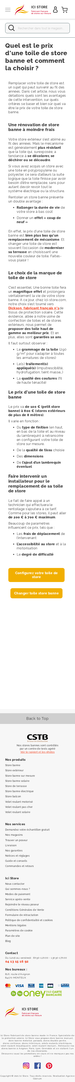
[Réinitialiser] (64, 28)
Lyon (38, 1048)
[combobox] (37, 28)
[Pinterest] (49, 1066)
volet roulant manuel (44, 1046)
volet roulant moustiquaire (16, 1046)
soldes (37, 1056)
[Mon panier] (64, 10)
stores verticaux (12, 1043)
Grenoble (47, 1048)
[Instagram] (26, 1066)
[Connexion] (55, 11)
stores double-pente (54, 1040)
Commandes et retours (19, 866)
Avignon (23, 1048)
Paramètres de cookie (19, 930)
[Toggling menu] (7, 10)
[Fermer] (11, 28)
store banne (32, 1035)
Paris (31, 1048)
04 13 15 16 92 (17, 961)
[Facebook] (37, 1066)
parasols (37, 1040)
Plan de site (12, 936)
